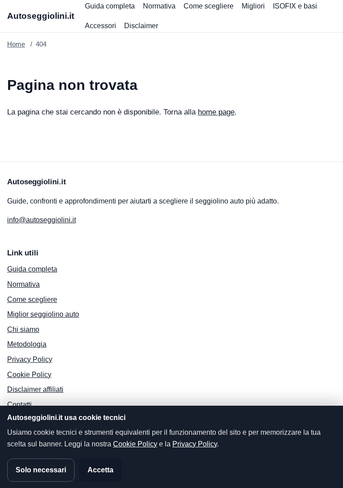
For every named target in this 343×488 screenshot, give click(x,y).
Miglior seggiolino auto (43, 314)
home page (216, 112)
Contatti (19, 404)
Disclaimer (141, 26)
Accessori (100, 26)
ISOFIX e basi (295, 6)
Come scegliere (209, 6)
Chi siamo (23, 329)
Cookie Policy (29, 374)
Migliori (253, 6)
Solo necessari (41, 470)
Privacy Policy (29, 359)
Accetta (100, 470)
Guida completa (110, 6)
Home (16, 44)
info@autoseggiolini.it (41, 220)
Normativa (159, 6)
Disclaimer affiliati (35, 389)
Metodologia (26, 344)
